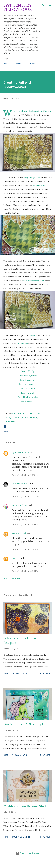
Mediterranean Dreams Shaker (26, 806)
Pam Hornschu (27, 379)
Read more (46, 673)
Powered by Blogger (29, 853)
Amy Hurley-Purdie (27, 397)
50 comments (19, 673)
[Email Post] (5, 427)
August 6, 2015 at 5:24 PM (25, 570)
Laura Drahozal (28, 388)
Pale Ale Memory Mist (33, 280)
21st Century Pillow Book (17, 8)
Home (5, 63)
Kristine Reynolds (27, 375)
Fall (39, 413)
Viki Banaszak (19, 533)
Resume (19, 63)
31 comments (19, 755)
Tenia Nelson (27, 401)
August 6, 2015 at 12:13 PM (25, 474)
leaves (6, 417)
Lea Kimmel (27, 392)
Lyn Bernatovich (27, 384)
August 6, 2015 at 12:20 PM (26, 496)
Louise (15, 558)
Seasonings (22, 343)
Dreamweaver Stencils (23, 413)
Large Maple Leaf (32, 177)
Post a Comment (12, 578)
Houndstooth (39, 185)
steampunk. (9, 421)
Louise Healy (27, 371)
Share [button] (6, 431)
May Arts (16, 417)
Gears (33, 335)
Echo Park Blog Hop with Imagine (22, 640)
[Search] (43, 5)
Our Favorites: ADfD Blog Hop (25, 724)
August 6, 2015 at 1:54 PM (25, 549)
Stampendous (29, 417)
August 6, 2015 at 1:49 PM (25, 524)
